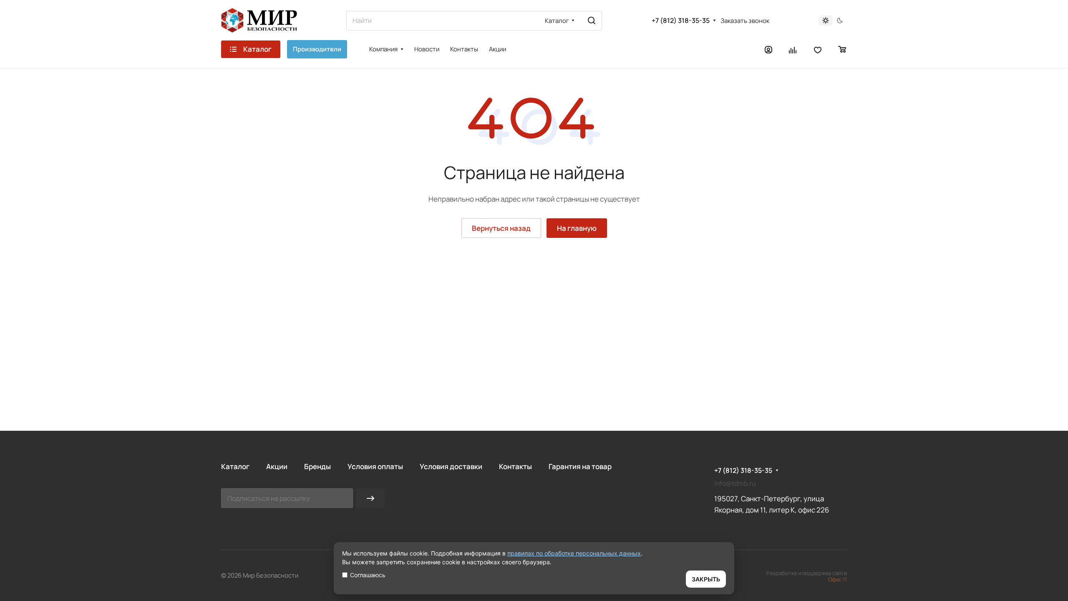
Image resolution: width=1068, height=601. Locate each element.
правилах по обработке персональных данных (574, 553)
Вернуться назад (501, 228)
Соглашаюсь (367, 574)
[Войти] (768, 49)
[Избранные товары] (817, 49)
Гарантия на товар (580, 466)
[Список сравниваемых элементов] (793, 49)
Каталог (235, 466)
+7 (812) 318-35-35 (681, 21)
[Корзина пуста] (842, 49)
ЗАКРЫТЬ (706, 579)
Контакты (515, 466)
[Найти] (591, 20)
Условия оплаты (375, 466)
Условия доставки (451, 466)
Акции (276, 466)
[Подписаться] (370, 498)
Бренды (317, 466)
